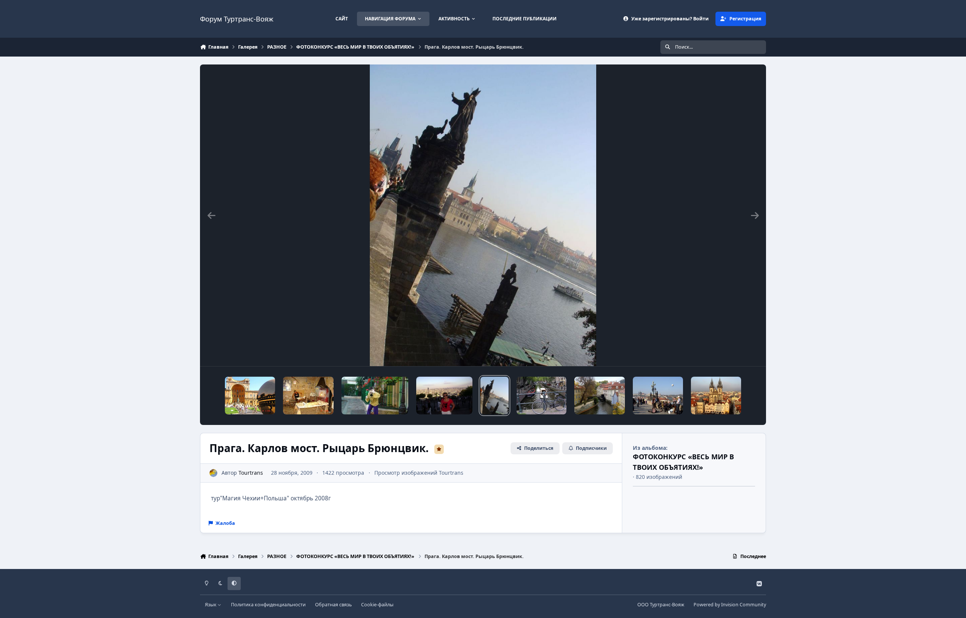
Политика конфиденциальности (268, 604)
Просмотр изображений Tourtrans (418, 472)
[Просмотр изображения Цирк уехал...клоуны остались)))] (375, 395)
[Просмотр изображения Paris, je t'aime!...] (444, 395)
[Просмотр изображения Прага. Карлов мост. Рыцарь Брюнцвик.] (494, 395)
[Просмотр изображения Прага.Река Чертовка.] (599, 395)
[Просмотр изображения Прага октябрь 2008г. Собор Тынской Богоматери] (716, 395)
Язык (211, 604)
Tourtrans (250, 472)
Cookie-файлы (377, 604)
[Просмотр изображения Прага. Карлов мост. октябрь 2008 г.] (658, 395)
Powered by (730, 604)
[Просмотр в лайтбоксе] (483, 215)
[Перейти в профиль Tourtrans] (213, 473)
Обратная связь (333, 604)
